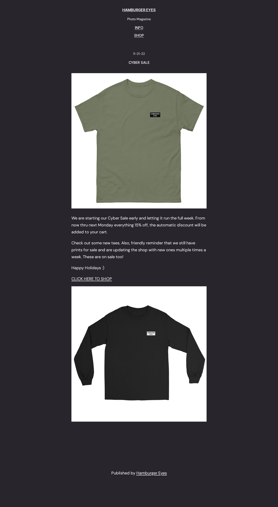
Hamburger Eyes (151, 473)
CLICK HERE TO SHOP (91, 278)
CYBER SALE (139, 63)
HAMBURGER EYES (139, 10)
